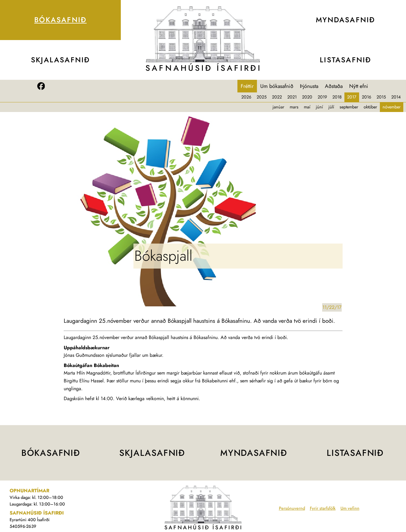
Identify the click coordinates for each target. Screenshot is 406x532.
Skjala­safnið (60, 59)
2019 (322, 97)
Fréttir (247, 86)
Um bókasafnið (276, 86)
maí (307, 107)
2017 (351, 97)
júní (319, 107)
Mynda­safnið (345, 19)
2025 (262, 97)
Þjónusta (309, 86)
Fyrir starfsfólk (323, 508)
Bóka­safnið (60, 19)
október (370, 107)
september (349, 107)
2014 (396, 97)
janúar (278, 107)
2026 (246, 97)
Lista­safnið (345, 59)
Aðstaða (334, 86)
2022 (277, 97)
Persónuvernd (292, 508)
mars (294, 107)
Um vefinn (349, 508)
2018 (337, 97)
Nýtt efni (358, 86)
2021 (292, 97)
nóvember (392, 107)
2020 (307, 97)
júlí (331, 107)
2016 (366, 97)
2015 (381, 97)
